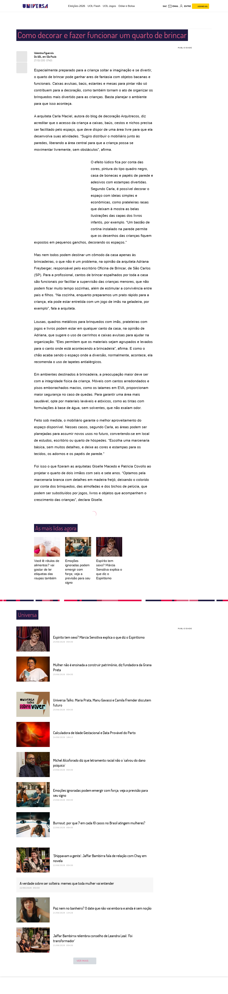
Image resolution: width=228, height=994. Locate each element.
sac (165, 6)
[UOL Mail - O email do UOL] (173, 6)
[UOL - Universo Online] (51, 6)
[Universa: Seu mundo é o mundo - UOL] (35, 6)
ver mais (82, 960)
